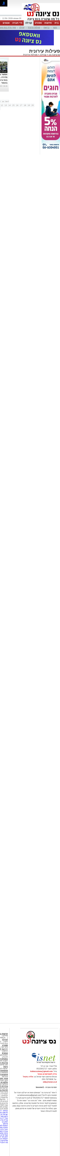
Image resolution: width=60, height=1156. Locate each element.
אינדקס (5, 1076)
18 (25, 105)
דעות (5, 1066)
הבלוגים (5, 1096)
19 (29, 105)
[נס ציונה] (41, 20)
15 (13, 105)
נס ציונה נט (54, 54)
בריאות (46, 27)
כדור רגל (4, 1047)
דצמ (7, 101)
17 (21, 105)
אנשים (6, 23)
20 (33, 105)
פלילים (5, 1036)
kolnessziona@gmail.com (41, 1071)
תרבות (5, 1057)
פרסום (5, 1124)
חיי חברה (17, 23)
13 (6, 105)
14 (9, 105)
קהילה (28, 23)
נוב (3, 101)
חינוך (55, 27)
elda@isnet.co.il (50, 1082)
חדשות (48, 23)
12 (2, 105)
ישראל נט (4, 1114)
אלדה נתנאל (28, 1077)
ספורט (38, 23)
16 (17, 105)
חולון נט (4, 1122)
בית (57, 23)
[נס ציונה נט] (39, 1047)
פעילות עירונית (34, 27)
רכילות (5, 1051)
